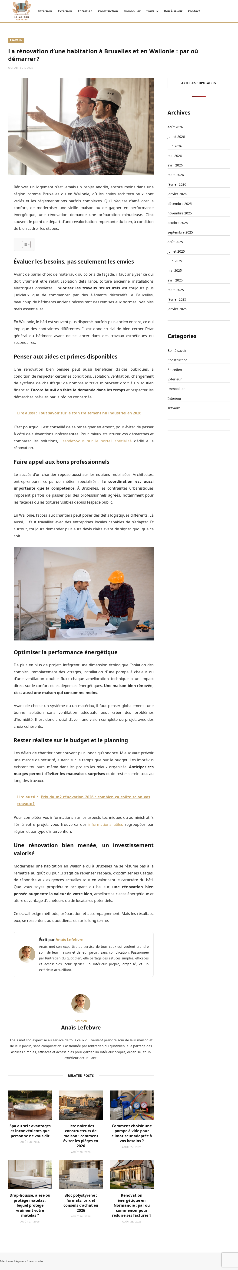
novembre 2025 (180, 213)
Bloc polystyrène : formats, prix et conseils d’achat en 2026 (80, 1203)
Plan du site (35, 1261)
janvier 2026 (177, 194)
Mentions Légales (12, 1261)
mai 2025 (175, 270)
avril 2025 (175, 280)
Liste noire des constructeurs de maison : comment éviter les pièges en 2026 (80, 1135)
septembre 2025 (180, 232)
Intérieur (45, 11)
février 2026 (177, 184)
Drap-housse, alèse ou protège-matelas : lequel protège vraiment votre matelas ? (30, 1205)
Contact (194, 11)
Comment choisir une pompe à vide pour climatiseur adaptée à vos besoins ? (132, 1133)
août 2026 (175, 127)
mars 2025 (176, 290)
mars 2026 (176, 175)
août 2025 (175, 242)
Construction (108, 11)
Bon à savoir (173, 11)
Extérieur (65, 11)
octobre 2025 (178, 222)
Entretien (85, 11)
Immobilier (132, 11)
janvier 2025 (177, 309)
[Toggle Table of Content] (24, 244)
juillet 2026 (176, 136)
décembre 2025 (180, 203)
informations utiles (105, 824)
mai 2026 (175, 155)
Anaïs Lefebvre (69, 939)
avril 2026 (175, 165)
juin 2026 (175, 146)
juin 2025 (175, 261)
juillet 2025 (176, 251)
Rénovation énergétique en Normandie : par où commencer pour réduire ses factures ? (131, 1205)
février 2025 (177, 299)
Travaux (152, 11)
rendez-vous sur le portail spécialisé (96, 441)
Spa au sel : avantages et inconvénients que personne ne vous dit (30, 1130)
